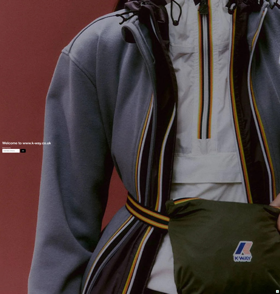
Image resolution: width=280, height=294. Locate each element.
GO (23, 151)
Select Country (6, 147)
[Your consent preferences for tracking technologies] (277, 291)
